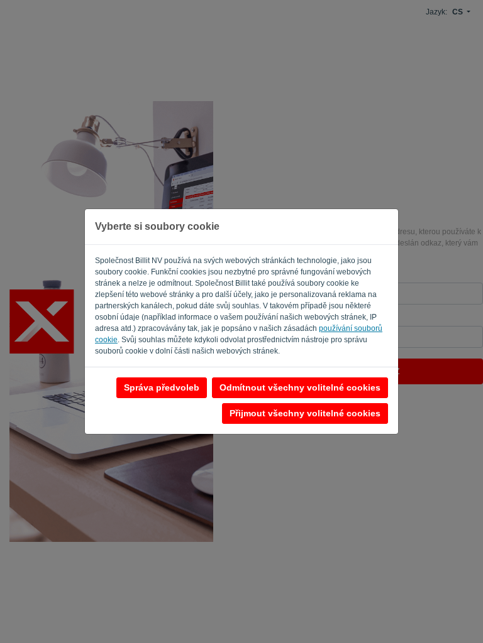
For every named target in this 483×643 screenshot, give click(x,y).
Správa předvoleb (161, 387)
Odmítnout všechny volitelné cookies (299, 387)
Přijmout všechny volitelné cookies (305, 413)
